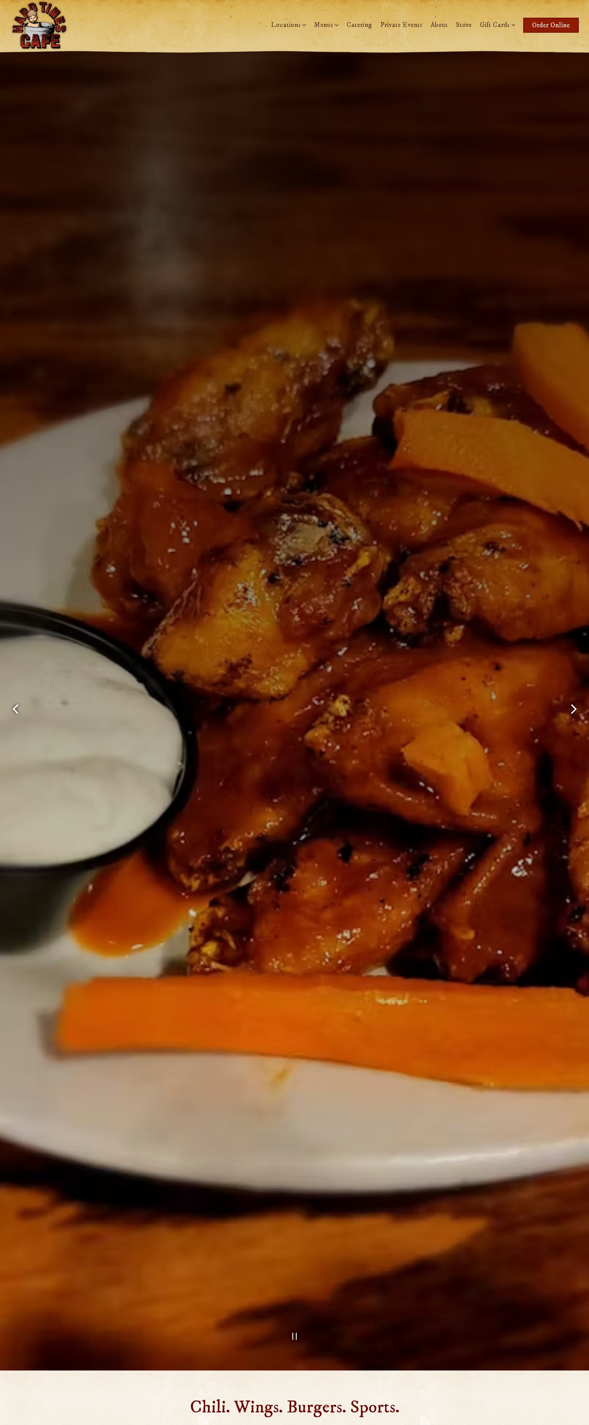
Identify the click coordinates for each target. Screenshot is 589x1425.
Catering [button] (359, 25)
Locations (287, 24)
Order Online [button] (551, 25)
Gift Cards (496, 24)
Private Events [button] (401, 25)
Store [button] (464, 25)
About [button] (439, 25)
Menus (325, 24)
